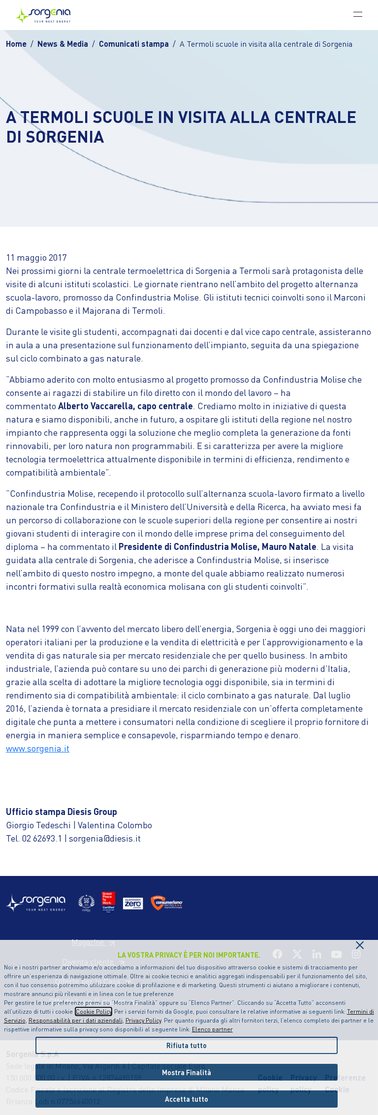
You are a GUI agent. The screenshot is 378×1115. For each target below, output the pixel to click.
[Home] (47, 15)
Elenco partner (212, 1029)
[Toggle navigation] (357, 14)
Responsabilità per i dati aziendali (76, 1020)
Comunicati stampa (134, 43)
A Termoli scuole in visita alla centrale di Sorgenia (266, 43)
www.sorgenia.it (37, 747)
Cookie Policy (93, 1011)
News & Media (62, 43)
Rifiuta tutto (186, 1045)
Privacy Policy (143, 1020)
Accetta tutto (186, 1098)
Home (16, 43)
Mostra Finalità (186, 1072)
